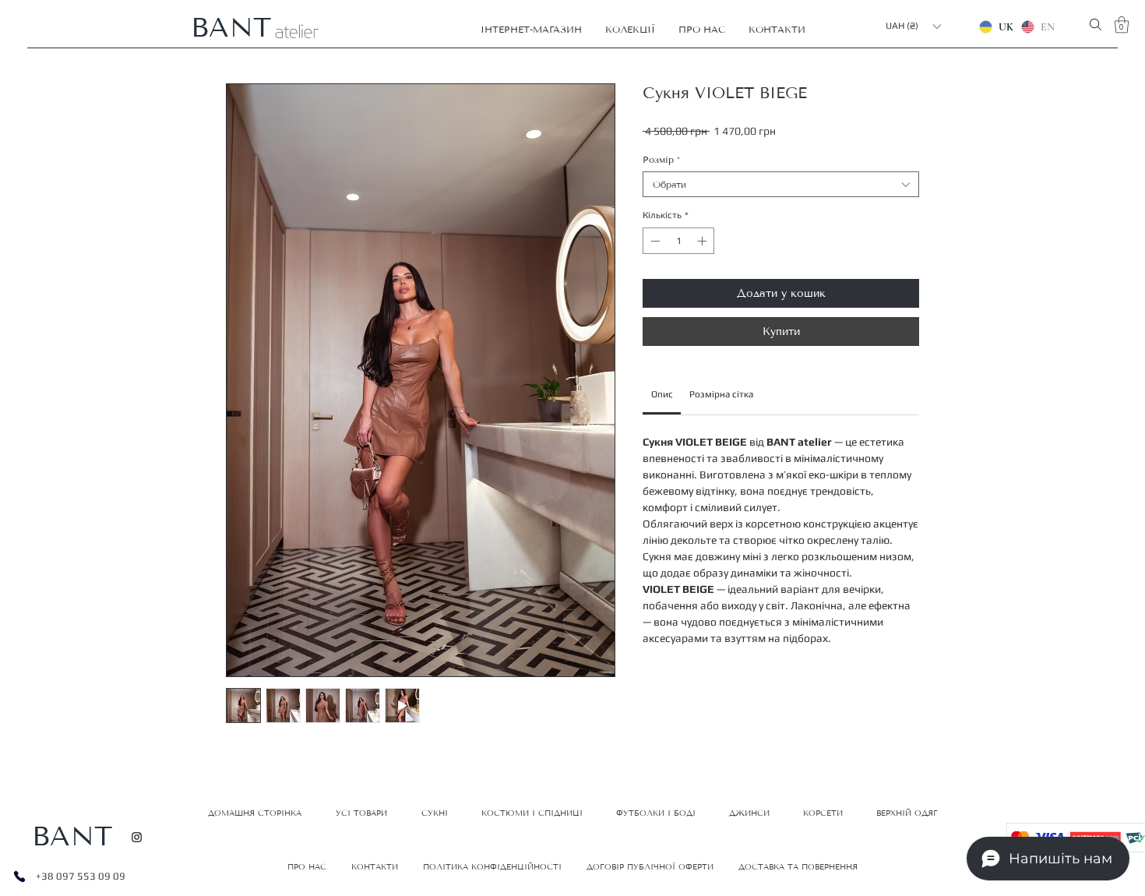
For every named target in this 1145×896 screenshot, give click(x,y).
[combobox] (781, 184)
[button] (531, 29)
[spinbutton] (678, 240)
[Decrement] (653, 240)
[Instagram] (136, 837)
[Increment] (703, 240)
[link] (662, 394)
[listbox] (912, 26)
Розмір (661, 159)
